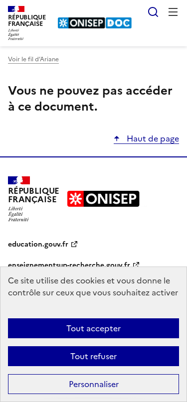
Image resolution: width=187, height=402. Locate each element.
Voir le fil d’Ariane (33, 59)
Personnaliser (94, 384)
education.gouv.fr (38, 244)
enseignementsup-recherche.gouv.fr (69, 265)
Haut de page (152, 138)
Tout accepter (93, 328)
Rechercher (153, 12)
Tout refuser (93, 356)
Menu (173, 12)
